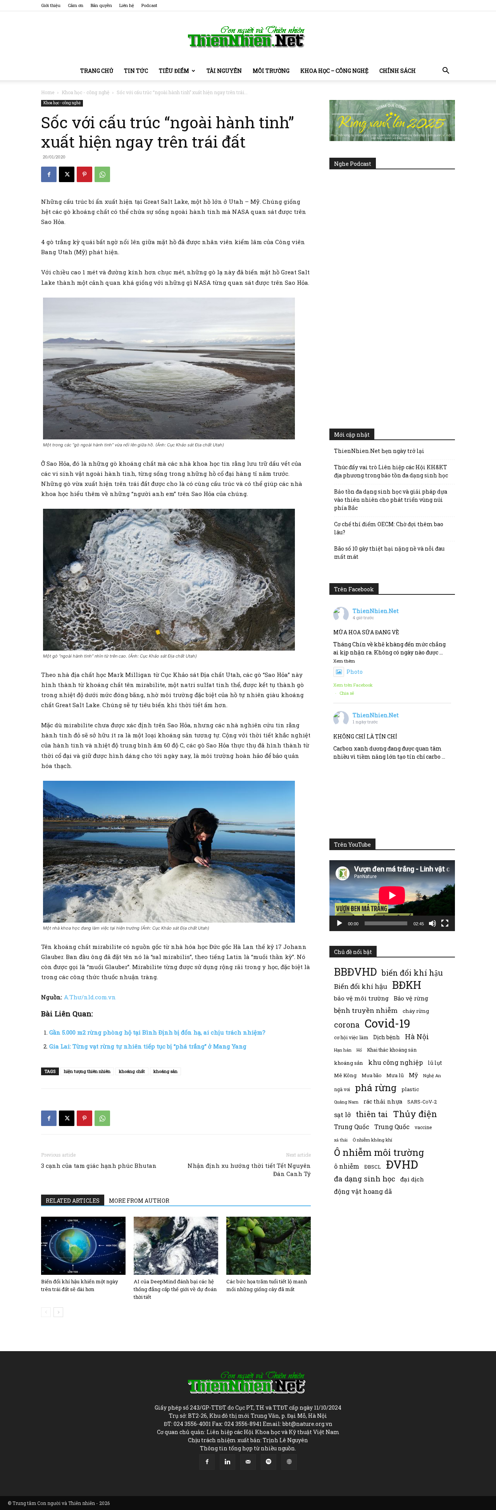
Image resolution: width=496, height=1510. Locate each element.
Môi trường (271, 70)
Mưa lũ (395, 1075)
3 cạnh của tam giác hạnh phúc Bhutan (99, 1165)
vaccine (423, 1127)
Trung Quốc (392, 1127)
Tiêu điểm (174, 70)
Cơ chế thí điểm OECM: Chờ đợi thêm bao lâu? (388, 528)
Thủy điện (415, 1114)
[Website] (289, 1462)
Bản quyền (101, 5)
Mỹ (413, 1075)
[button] (445, 71)
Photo (354, 671)
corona (347, 1025)
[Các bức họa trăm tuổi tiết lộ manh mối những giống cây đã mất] (268, 1246)
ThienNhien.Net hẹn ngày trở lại (379, 451)
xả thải (341, 1140)
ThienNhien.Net (376, 611)
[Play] (339, 923)
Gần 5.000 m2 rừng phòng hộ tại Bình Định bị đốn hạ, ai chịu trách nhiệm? (157, 1032)
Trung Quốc (351, 1127)
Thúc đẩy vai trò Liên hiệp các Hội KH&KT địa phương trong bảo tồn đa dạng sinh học (391, 471)
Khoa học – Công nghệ (334, 70)
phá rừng (375, 1087)
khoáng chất (132, 1071)
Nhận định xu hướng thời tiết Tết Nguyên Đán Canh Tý (249, 1170)
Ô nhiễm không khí (372, 1140)
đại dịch (412, 1179)
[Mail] (248, 1462)
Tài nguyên (224, 70)
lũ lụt (435, 1062)
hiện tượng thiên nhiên (87, 1071)
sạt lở (342, 1115)
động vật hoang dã (363, 1191)
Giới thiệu (50, 5)
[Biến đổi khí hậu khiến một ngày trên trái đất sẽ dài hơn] (83, 1246)
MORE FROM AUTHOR (139, 1200)
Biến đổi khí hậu (360, 986)
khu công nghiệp (395, 1062)
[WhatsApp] (102, 174)
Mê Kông (345, 1075)
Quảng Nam (346, 1102)
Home (47, 92)
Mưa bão (371, 1075)
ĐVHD (402, 1164)
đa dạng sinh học (364, 1179)
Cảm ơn (75, 5)
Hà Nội (417, 1037)
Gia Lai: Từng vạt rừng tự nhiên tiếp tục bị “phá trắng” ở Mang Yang (147, 1046)
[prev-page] (46, 1312)
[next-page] (58, 1312)
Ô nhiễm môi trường (379, 1152)
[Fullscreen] (445, 923)
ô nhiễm (346, 1166)
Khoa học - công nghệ (85, 92)
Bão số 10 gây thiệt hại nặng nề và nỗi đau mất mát (389, 552)
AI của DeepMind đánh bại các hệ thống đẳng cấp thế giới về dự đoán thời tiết (175, 1289)
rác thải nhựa (382, 1101)
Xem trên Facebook (353, 685)
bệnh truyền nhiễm (366, 1010)
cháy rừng (416, 1010)
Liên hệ (126, 5)
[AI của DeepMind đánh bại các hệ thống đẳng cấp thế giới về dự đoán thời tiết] (176, 1246)
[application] (392, 895)
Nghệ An (432, 1075)
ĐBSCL (372, 1166)
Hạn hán (342, 1050)
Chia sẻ (346, 693)
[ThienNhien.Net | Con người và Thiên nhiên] (248, 36)
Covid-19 (387, 1023)
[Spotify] (268, 1462)
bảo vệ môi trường (361, 998)
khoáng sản (165, 1071)
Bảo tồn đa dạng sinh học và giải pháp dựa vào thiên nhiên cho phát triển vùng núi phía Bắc (390, 499)
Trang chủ (96, 70)
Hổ (359, 1050)
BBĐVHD (355, 972)
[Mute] (432, 923)
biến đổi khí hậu (412, 973)
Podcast (149, 5)
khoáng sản (348, 1062)
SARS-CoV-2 (422, 1101)
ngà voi (342, 1089)
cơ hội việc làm (351, 1037)
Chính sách (397, 70)
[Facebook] (49, 174)
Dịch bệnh (386, 1037)
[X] (66, 174)
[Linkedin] (227, 1462)
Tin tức (136, 70)
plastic (410, 1089)
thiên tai (372, 1114)
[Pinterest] (84, 174)
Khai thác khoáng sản (392, 1050)
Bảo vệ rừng (411, 998)
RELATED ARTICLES (73, 1200)
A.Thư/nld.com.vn (90, 997)
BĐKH (406, 985)
